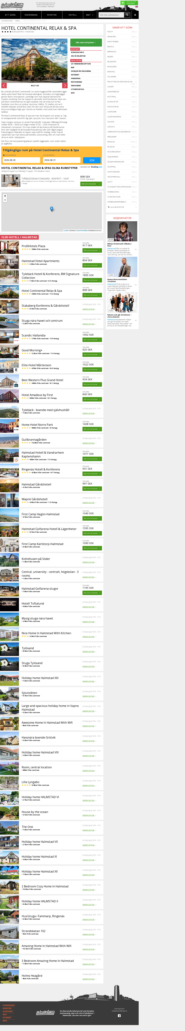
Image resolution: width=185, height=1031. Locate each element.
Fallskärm (111, 77)
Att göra (10, 15)
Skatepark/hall (113, 177)
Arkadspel (111, 36)
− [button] (5, 200)
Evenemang (31, 15)
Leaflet (66, 230)
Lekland (110, 122)
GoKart (110, 87)
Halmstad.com (6, 21)
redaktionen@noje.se (119, 1011)
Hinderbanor (113, 92)
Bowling (111, 72)
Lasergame (112, 112)
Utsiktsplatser (113, 197)
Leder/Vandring (114, 117)
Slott (109, 182)
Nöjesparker (112, 157)
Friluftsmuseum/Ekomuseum (119, 82)
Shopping (111, 167)
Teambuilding (113, 192)
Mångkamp (111, 137)
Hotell (73, 15)
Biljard (110, 56)
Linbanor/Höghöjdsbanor (118, 132)
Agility (110, 31)
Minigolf (111, 142)
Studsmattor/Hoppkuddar (119, 187)
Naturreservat (114, 152)
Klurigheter (112, 102)
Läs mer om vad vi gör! (81, 1015)
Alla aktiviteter (117, 207)
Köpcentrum (113, 107)
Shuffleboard (113, 172)
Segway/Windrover (115, 162)
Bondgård (112, 67)
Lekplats (111, 127)
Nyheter (52, 15)
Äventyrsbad (113, 41)
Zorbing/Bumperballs (116, 202)
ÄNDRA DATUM (88, 309)
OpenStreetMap (82, 230)
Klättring (111, 97)
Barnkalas (111, 51)
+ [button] (5, 196)
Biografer (111, 61)
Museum (110, 147)
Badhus (110, 46)
